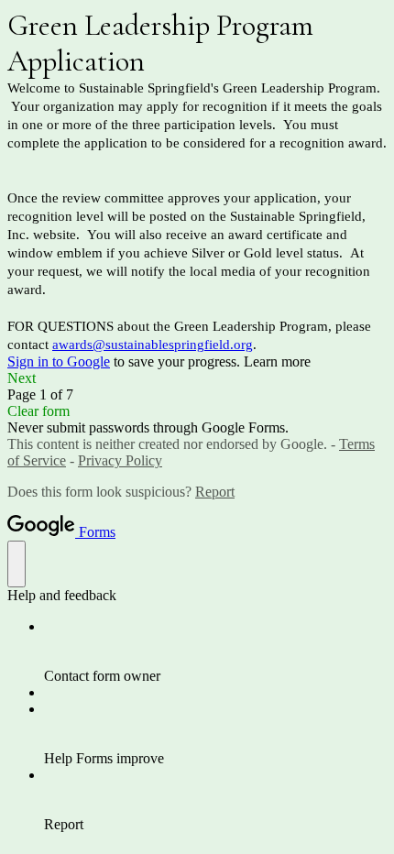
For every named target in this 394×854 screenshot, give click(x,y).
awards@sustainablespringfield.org (152, 344)
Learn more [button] (277, 361)
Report (215, 491)
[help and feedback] (16, 564)
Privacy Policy (120, 460)
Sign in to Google (58, 361)
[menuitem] (215, 651)
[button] (197, 378)
